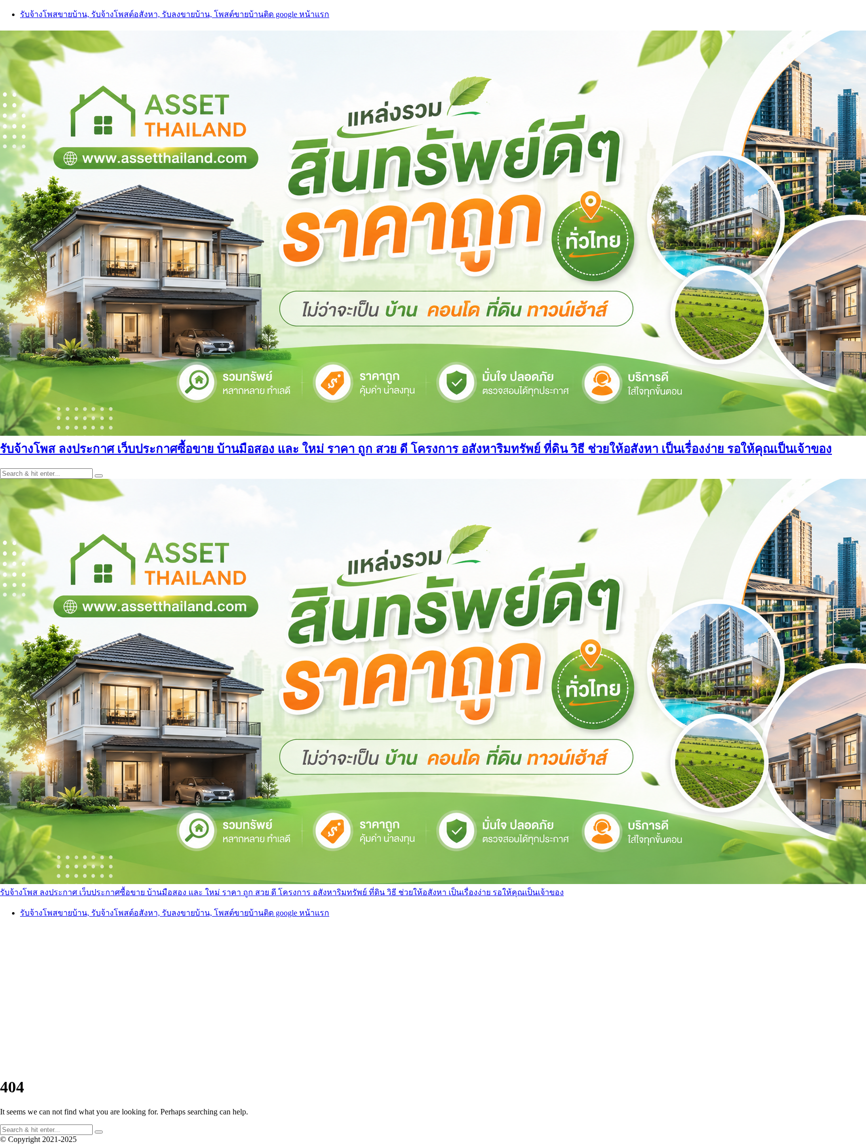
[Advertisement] (433, 997)
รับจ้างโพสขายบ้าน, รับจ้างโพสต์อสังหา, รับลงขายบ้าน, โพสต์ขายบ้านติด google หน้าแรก (174, 14)
